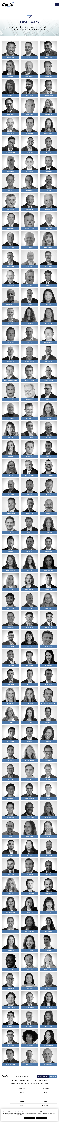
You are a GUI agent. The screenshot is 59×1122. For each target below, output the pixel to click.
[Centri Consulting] (8, 5)
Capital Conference (17, 1083)
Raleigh (22, 1092)
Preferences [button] (22, 1114)
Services (14, 1080)
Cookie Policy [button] (46, 1113)
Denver (45, 1097)
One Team (36, 1083)
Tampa (22, 1101)
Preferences (17, 1118)
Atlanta (45, 1101)
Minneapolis (45, 1105)
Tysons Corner (22, 1097)
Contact (45, 1076)
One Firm (27, 1083)
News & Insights (31, 1080)
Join (39, 1076)
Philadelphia (22, 1088)
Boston (45, 1092)
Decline (29, 1118)
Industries (22, 1080)
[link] (10, 50)
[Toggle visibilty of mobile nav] (57, 4)
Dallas (21, 1105)
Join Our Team (43, 1080)
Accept (41, 1118)
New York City (45, 1088)
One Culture (44, 1083)
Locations (5, 1097)
